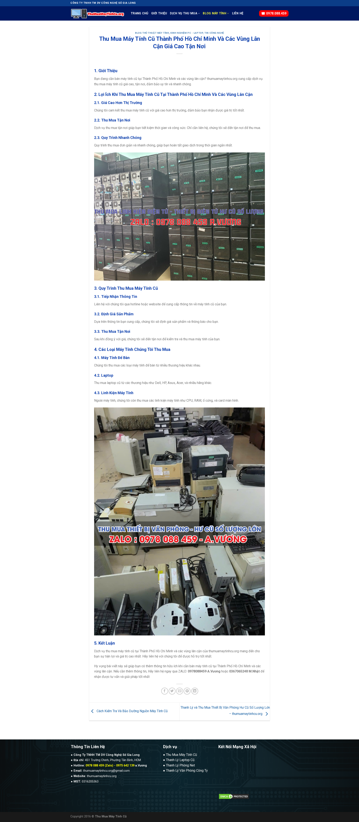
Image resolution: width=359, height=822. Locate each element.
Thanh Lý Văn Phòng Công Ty (187, 770)
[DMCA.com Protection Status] (234, 796)
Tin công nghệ (214, 33)
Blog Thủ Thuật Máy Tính (152, 33)
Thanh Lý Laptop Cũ (180, 760)
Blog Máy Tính (214, 13)
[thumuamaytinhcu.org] (97, 13)
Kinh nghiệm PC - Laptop (186, 33)
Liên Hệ (237, 13)
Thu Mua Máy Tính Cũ (181, 755)
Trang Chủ (139, 13)
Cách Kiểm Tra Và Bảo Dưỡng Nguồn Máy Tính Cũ (132, 711)
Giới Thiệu (159, 13)
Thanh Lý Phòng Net (180, 765)
